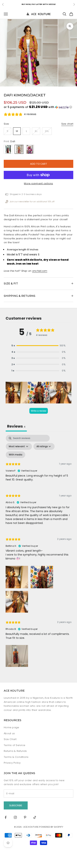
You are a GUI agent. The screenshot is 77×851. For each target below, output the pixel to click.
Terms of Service (14, 745)
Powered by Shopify (51, 827)
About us (9, 733)
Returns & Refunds (15, 751)
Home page (11, 727)
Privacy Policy (12, 763)
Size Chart (10, 739)
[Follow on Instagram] (15, 817)
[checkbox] (15, 454)
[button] (38, 107)
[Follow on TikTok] (35, 817)
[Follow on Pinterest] (25, 817)
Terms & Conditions (16, 757)
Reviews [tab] (16, 426)
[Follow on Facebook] (5, 817)
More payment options (38, 183)
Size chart (67, 124)
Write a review (38, 410)
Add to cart (38, 163)
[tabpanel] (38, 552)
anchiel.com (39, 271)
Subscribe (15, 805)
